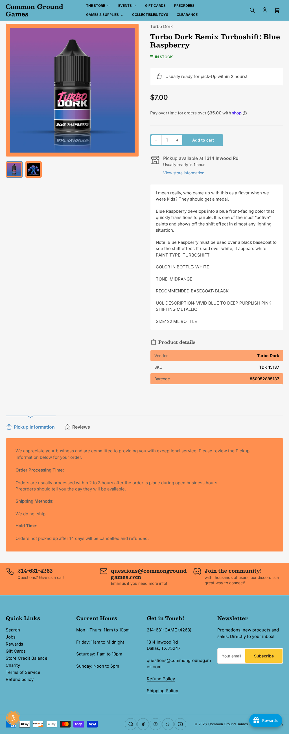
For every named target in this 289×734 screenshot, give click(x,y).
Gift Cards (16, 651)
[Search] (252, 10)
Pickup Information (34, 427)
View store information (183, 172)
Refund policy (20, 679)
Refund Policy (161, 678)
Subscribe (264, 655)
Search (13, 630)
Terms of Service (23, 672)
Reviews (81, 427)
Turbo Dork (161, 26)
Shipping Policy (162, 690)
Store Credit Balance (26, 658)
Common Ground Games (228, 724)
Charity (13, 665)
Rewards (14, 644)
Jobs (11, 637)
